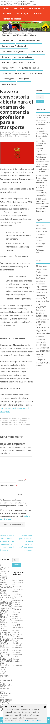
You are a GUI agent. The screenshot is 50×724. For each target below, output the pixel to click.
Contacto (37, 13)
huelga (41, 336)
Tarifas (40, 237)
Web (20, 494)
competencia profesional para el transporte (13, 423)
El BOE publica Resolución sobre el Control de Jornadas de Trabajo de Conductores (42, 205)
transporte (27, 424)
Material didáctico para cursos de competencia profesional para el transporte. (43, 120)
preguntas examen (7, 701)
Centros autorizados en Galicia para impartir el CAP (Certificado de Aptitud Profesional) (17, 640)
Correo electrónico (8, 486)
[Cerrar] (45, 707)
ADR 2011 (39, 269)
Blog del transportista (25, 29)
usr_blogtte (6, 132)
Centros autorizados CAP (41, 316)
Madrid (2, 674)
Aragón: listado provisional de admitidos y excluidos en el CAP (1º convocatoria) (17, 620)
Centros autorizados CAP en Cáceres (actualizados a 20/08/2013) (17, 659)
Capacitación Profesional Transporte (15, 420)
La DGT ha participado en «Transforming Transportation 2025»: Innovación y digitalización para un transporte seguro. (42, 140)
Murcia (2, 686)
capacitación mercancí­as (11, 419)
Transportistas (9, 84)
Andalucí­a (3, 576)
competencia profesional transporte (4, 650)
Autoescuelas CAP (9, 588)
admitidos (43, 266)
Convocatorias (36, 51)
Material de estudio (23, 57)
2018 (38, 266)
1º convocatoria (4, 566)
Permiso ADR (8, 67)
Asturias (3, 582)
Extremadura (4, 665)
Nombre (22, 480)
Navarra (38, 348)
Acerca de (19, 8)
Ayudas (5, 35)
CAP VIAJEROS (41, 306)
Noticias (31, 62)
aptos (45, 269)
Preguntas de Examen (28, 67)
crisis (37, 336)
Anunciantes (35, 8)
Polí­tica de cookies (12, 18)
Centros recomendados (29, 40)
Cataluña (3, 630)
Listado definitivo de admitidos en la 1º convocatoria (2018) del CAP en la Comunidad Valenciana (17, 600)
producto (6, 73)
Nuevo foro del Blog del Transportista (17, 583)
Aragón (38, 272)
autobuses (3, 584)
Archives (7, 13)
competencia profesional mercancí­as (13, 422)
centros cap (44, 319)
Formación (3, 667)
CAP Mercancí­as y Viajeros (25, 35)
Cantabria (3, 593)
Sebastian (16, 589)
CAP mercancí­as (42, 300)
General (5, 57)
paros (37, 351)
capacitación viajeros (6, 609)
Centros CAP (7, 40)
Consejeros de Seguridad (13, 51)
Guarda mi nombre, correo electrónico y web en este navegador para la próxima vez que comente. (15, 503)
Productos (20, 73)
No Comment (22, 136)
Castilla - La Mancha (4, 623)
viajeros (39, 365)
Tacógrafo (24, 78)
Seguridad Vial (36, 73)
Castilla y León (40, 310)
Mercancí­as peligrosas (12, 62)
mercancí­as (40, 339)
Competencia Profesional (14, 46)
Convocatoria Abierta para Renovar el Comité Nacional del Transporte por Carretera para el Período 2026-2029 (42, 163)
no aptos (4, 690)
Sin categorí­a (8, 78)
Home (6, 8)
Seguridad (39, 357)
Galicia (2, 669)
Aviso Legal (22, 13)
